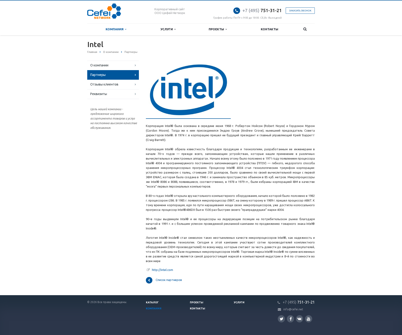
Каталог (152, 302)
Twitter (281, 318)
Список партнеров (169, 280)
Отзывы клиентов (104, 84)
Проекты (217, 29)
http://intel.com (162, 269)
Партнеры (98, 75)
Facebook (290, 318)
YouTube (308, 318)
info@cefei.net (293, 309)
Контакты (269, 29)
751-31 (258, 10)
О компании (99, 65)
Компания (115, 29)
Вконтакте (299, 318)
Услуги (167, 29)
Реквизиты (98, 94)
